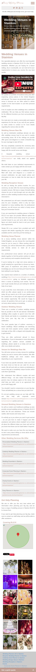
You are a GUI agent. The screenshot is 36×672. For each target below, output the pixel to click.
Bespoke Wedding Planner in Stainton (15, 656)
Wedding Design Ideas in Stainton (13, 660)
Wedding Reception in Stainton (12, 662)
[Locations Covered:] (2, 3)
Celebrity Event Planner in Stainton (14, 658)
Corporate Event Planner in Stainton (15, 666)
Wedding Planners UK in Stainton (13, 654)
